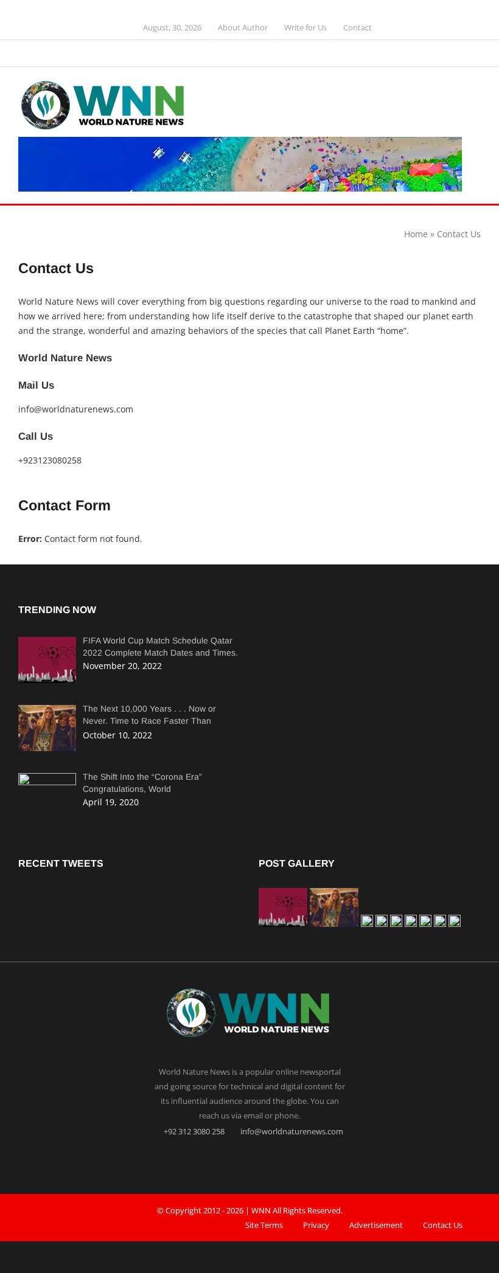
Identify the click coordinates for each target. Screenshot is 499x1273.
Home (416, 234)
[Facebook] (226, 1159)
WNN (261, 1210)
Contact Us (442, 1224)
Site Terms (264, 1224)
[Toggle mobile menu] (476, 90)
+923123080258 (50, 460)
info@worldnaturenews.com (75, 409)
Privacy (316, 1224)
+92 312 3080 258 (193, 1131)
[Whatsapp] (273, 1159)
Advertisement (376, 1224)
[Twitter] (249, 1159)
